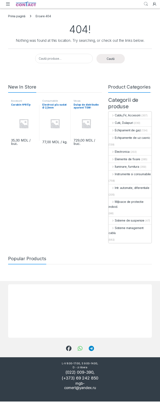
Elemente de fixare (127, 159)
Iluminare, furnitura (127, 166)
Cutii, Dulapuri (124, 122)
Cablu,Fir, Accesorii (127, 115)
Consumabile (50, 100)
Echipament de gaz (128, 130)
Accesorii (16, 100)
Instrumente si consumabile (133, 174)
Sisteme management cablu (126, 230)
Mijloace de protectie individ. (126, 204)
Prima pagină (16, 16)
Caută (111, 58)
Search (146, 4)
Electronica (122, 151)
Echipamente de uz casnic (132, 137)
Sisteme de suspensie (129, 220)
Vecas (77, 100)
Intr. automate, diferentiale (132, 188)
